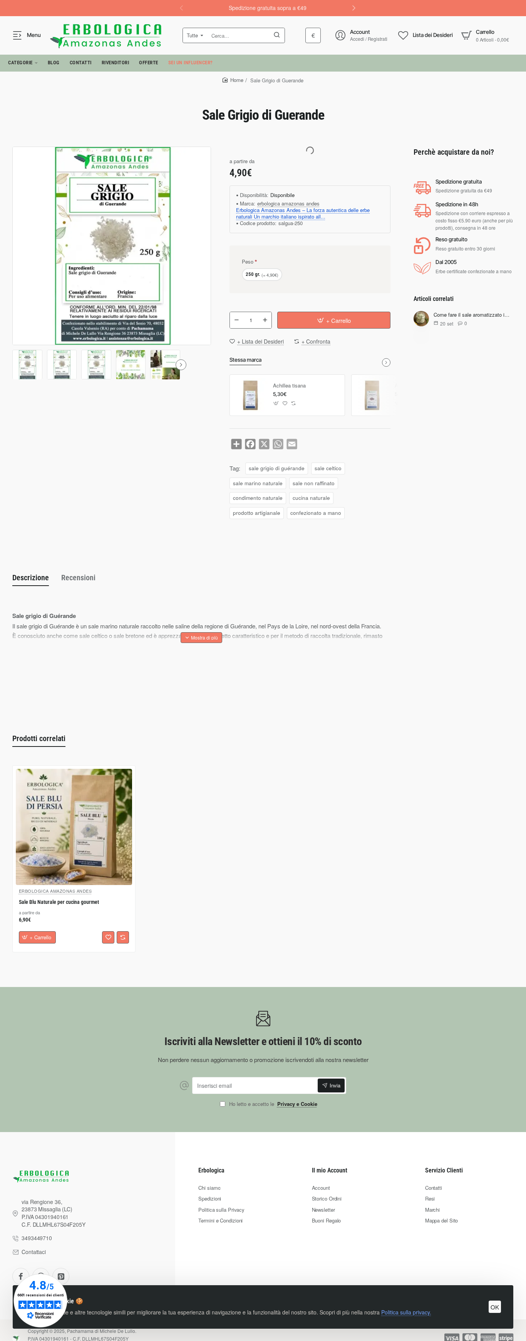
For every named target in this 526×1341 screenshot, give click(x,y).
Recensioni (78, 577)
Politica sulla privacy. (406, 1312)
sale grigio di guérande (277, 468)
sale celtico (328, 468)
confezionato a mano (315, 512)
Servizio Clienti (444, 1170)
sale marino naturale (258, 483)
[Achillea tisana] (250, 395)
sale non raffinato (314, 483)
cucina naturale (311, 497)
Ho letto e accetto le (272, 1104)
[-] (236, 320)
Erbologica (211, 1170)
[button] (354, 8)
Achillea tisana (289, 385)
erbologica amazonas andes (288, 203)
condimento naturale (258, 497)
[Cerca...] (277, 35)
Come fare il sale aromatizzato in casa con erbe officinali (472, 315)
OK (495, 1307)
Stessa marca (245, 359)
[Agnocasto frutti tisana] (372, 395)
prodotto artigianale (256, 512)
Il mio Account (329, 1170)
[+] (264, 320)
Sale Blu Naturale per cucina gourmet (59, 902)
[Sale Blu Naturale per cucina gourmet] (74, 827)
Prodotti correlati (38, 738)
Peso (247, 261)
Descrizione (30, 577)
